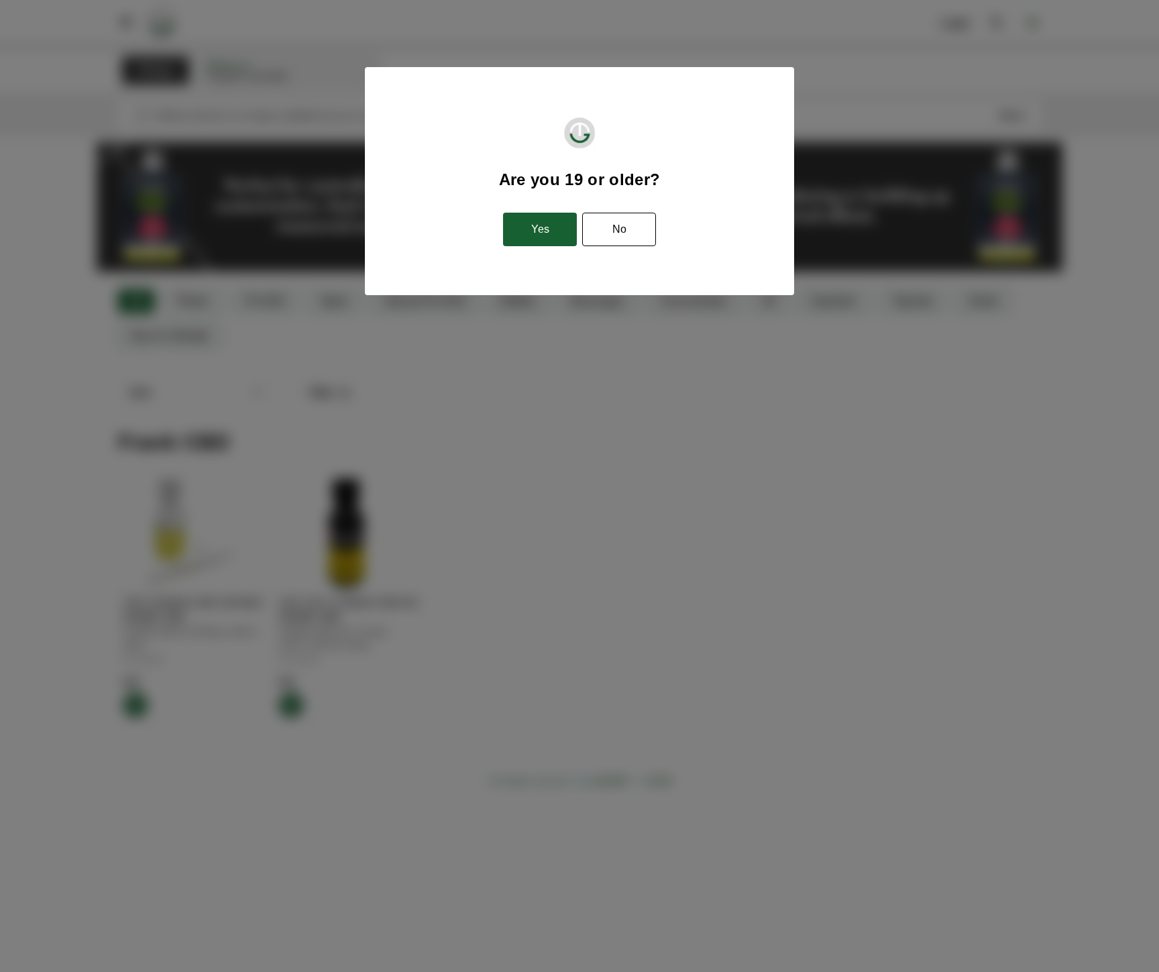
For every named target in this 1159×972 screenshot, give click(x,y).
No (619, 229)
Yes (540, 229)
